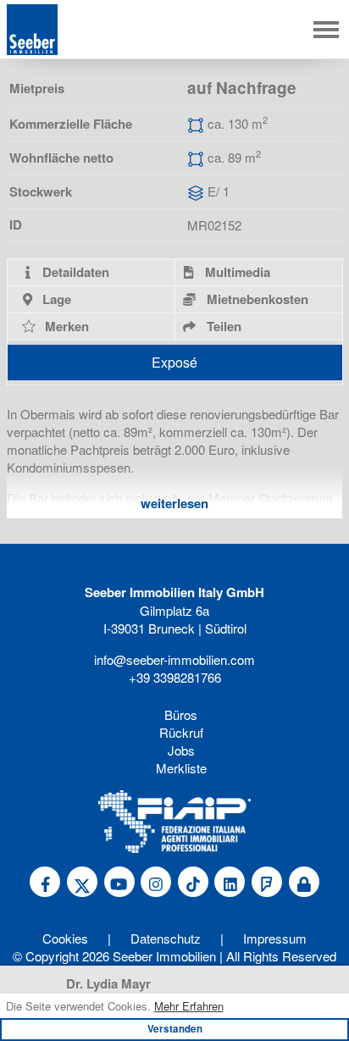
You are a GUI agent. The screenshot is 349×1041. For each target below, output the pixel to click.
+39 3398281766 (175, 677)
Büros (180, 714)
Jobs (181, 750)
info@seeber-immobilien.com (174, 659)
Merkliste (181, 768)
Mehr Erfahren (189, 1006)
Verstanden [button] (174, 1029)
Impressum (275, 938)
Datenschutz (165, 938)
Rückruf (181, 732)
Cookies (65, 938)
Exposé (174, 362)
